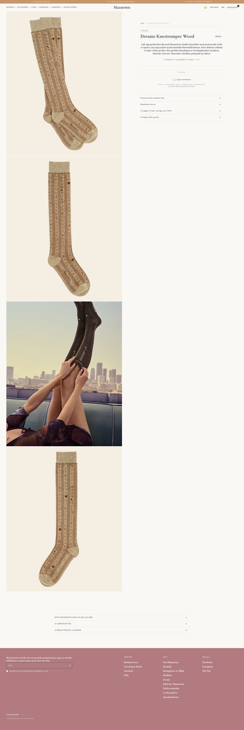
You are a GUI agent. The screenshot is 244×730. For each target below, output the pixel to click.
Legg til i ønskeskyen (183, 80)
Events (166, 679)
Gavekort (128, 670)
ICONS (33, 7)
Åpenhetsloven (171, 697)
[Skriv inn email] (69, 665)
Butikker (167, 675)
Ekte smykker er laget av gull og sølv (74, 617)
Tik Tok (206, 670)
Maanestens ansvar (148, 104)
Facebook (207, 662)
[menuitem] (11, 7)
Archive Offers (70, 7)
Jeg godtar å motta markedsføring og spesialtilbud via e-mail (28, 671)
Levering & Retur (133, 666)
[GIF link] (206, 7)
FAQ (126, 675)
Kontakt (167, 666)
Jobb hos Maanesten (173, 684)
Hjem (142, 23)
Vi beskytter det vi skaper (68, 630)
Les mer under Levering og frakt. (181, 86)
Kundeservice (131, 662)
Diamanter (43, 7)
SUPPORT (128, 657)
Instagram (207, 666)
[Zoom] (116, 16)
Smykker (10, 7)
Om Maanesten (171, 662)
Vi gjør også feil (63, 624)
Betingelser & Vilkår (173, 670)
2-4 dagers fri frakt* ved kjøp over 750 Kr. (156, 111)
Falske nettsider (171, 688)
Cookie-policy (170, 692)
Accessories (22, 7)
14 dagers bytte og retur (149, 117)
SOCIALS (206, 657)
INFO (165, 657)
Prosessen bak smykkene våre (152, 98)
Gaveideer (55, 7)
